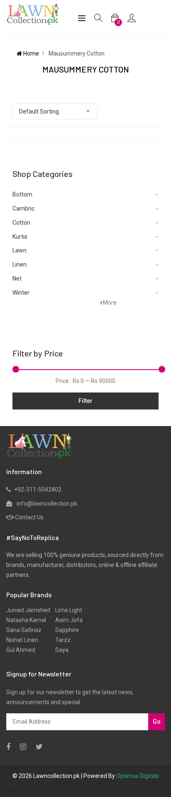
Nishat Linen (22, 640)
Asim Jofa (66, 620)
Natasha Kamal (26, 620)
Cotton (21, 222)
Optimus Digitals (137, 776)
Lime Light (66, 610)
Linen (19, 264)
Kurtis (19, 236)
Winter (20, 292)
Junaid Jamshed (28, 610)
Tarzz (60, 640)
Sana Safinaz (24, 630)
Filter (85, 400)
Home (30, 53)
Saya (59, 650)
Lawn (19, 250)
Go (157, 721)
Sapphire (64, 630)
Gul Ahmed (20, 650)
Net (17, 278)
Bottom (22, 194)
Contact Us (29, 517)
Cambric (23, 208)
